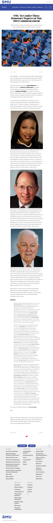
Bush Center (39, 461)
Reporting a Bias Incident (18, 502)
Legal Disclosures (18, 491)
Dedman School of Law (12, 457)
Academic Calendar (41, 466)
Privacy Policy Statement (18, 494)
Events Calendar (40, 472)
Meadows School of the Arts (13, 462)
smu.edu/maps (32, 407)
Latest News (15, 7)
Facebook (29, 485)
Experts (34, 7)
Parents (25, 464)
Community (23, 7)
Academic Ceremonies (39, 468)
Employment (39, 474)
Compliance (17, 489)
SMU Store (38, 463)
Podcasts (28, 7)
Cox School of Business (12, 451)
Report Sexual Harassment (18, 498)
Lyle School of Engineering (13, 460)
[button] (49, 445)
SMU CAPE (9, 474)
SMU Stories (39, 479)
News (4, 7)
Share (40, 72)
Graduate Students (28, 455)
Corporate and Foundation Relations (41, 454)
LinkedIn (29, 489)
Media (24, 462)
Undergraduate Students (27, 452)
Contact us (40, 7)
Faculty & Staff (27, 460)
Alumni (25, 457)
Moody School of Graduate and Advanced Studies (13, 465)
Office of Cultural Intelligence (40, 458)
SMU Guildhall (9, 479)
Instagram (29, 487)
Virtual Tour (39, 476)
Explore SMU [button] (48, 1)
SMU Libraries (9, 476)
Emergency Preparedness (18, 508)
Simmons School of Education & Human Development (13, 471)
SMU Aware (17, 505)
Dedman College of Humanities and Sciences (12, 454)
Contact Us (17, 485)
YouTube (29, 491)
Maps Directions (18, 487)
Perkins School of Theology (13, 468)
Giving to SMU (39, 451)
